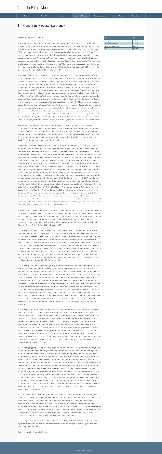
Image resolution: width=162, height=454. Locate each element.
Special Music (118, 16)
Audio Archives (99, 16)
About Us (44, 16)
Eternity (62, 16)
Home (26, 16)
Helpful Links (136, 16)
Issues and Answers (81, 16)
